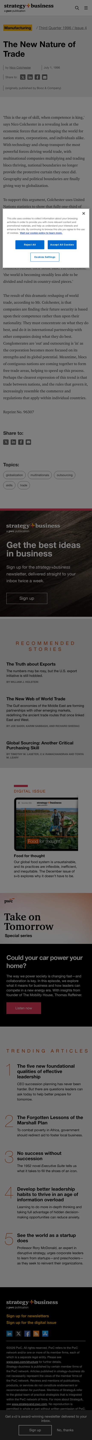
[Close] (83, 213)
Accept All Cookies (62, 244)
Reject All (30, 244)
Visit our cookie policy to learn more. (41, 233)
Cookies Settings (44, 257)
